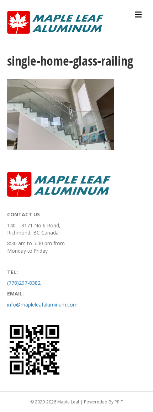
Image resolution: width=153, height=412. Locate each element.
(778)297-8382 (24, 282)
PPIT (119, 402)
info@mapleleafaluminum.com (42, 304)
